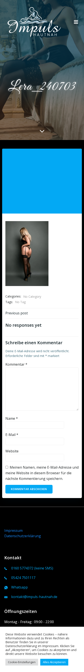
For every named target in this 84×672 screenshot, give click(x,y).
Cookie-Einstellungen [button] (22, 662)
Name (11, 418)
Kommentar (16, 364)
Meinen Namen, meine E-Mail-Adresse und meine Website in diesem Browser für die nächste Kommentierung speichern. (42, 473)
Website (12, 451)
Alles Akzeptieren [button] (54, 662)
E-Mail (11, 434)
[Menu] (76, 22)
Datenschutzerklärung (22, 536)
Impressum (13, 530)
